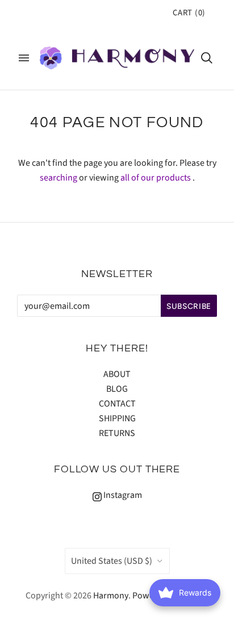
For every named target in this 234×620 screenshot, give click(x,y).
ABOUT (117, 374)
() (189, 13)
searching (58, 177)
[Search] (207, 58)
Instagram (122, 495)
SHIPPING (117, 418)
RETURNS (117, 433)
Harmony (110, 595)
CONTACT (117, 403)
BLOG (117, 389)
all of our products (155, 177)
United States (111, 561)
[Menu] (24, 58)
